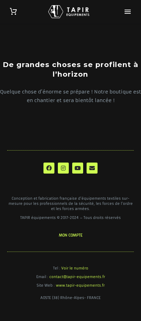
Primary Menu (127, 12)
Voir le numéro (74, 268)
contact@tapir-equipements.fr (77, 277)
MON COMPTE (70, 235)
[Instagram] (63, 168)
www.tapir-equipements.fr (80, 285)
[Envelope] (92, 168)
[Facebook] (48, 168)
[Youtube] (77, 168)
